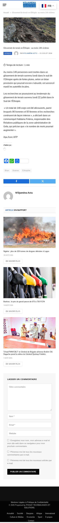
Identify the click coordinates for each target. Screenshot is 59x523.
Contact (31, 521)
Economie (31, 517)
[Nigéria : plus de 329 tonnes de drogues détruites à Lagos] (29, 232)
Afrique (8, 53)
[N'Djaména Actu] (29, 4)
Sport (40, 517)
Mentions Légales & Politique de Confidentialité (29, 502)
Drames (15, 170)
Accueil (6, 13)
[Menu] (4, 5)
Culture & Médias (17, 517)
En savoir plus (13, 261)
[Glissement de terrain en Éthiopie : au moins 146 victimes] (29, 30)
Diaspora (29, 513)
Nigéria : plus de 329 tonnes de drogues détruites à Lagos (26, 251)
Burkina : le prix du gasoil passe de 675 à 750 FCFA (24, 302)
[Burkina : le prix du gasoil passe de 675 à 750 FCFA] (29, 282)
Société (20, 513)
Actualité (10, 513)
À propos (48, 517)
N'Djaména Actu (30, 53)
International (50, 513)
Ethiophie (26, 170)
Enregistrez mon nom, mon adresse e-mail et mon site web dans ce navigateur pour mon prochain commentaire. (28, 443)
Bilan (7, 170)
